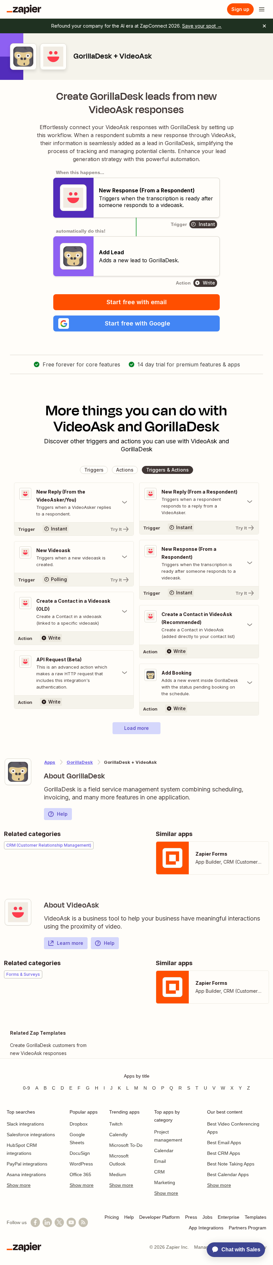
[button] (136, 323)
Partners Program (247, 1227)
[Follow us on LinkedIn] (47, 1222)
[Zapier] (24, 9)
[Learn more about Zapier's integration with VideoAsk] (18, 912)
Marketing (164, 1182)
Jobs (207, 1217)
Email (160, 1161)
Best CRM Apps (223, 1153)
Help (62, 814)
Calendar (163, 1150)
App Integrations (206, 1227)
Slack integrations (25, 1124)
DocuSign (80, 1153)
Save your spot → (202, 26)
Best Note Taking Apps (230, 1163)
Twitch (116, 1124)
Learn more (70, 943)
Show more (19, 1185)
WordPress (81, 1163)
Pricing (112, 1217)
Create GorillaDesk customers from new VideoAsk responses (48, 1049)
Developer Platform (159, 1217)
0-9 (26, 1088)
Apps (49, 762)
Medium (117, 1174)
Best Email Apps (224, 1142)
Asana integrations (26, 1174)
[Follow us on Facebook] (35, 1222)
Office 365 (80, 1174)
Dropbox (79, 1124)
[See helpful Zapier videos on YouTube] (71, 1222)
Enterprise (228, 1217)
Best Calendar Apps (228, 1174)
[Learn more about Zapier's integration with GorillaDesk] (18, 771)
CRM (159, 1171)
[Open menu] (262, 9)
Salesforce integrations (31, 1134)
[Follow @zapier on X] (59, 1222)
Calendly (118, 1134)
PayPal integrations (27, 1163)
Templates (255, 1217)
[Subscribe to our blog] (83, 1222)
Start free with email (137, 302)
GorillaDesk (80, 762)
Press (191, 1217)
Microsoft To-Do (125, 1145)
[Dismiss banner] (264, 26)
